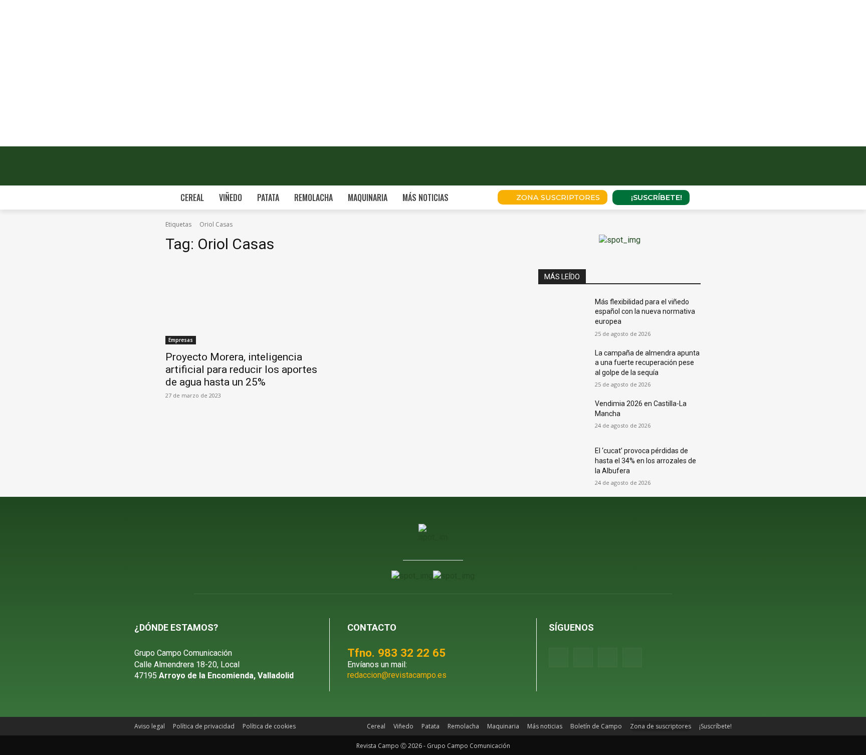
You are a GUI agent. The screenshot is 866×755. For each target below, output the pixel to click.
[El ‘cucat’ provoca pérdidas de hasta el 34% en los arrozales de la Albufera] (562, 463)
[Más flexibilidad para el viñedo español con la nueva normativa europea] (562, 314)
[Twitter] (632, 657)
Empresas (180, 339)
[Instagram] (583, 657)
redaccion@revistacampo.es (397, 675)
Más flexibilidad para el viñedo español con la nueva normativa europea (645, 311)
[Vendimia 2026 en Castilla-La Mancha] (562, 416)
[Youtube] (607, 657)
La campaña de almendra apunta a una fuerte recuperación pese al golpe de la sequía (647, 362)
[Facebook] (558, 657)
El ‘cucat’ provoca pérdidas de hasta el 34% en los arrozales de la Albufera (645, 460)
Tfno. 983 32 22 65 (396, 652)
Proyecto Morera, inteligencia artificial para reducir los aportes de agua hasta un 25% (241, 369)
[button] (476, 197)
